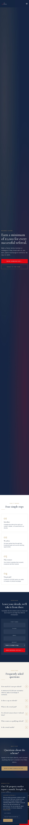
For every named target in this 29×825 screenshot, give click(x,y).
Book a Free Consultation (14, 768)
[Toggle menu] (26, 3)
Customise (7, 813)
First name (14, 621)
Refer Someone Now (14, 261)
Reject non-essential (11, 816)
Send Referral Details (14, 650)
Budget (14, 642)
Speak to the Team (14, 266)
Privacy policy (6, 809)
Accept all (7, 820)
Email (14, 635)
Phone (14, 628)
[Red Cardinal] (4, 4)
